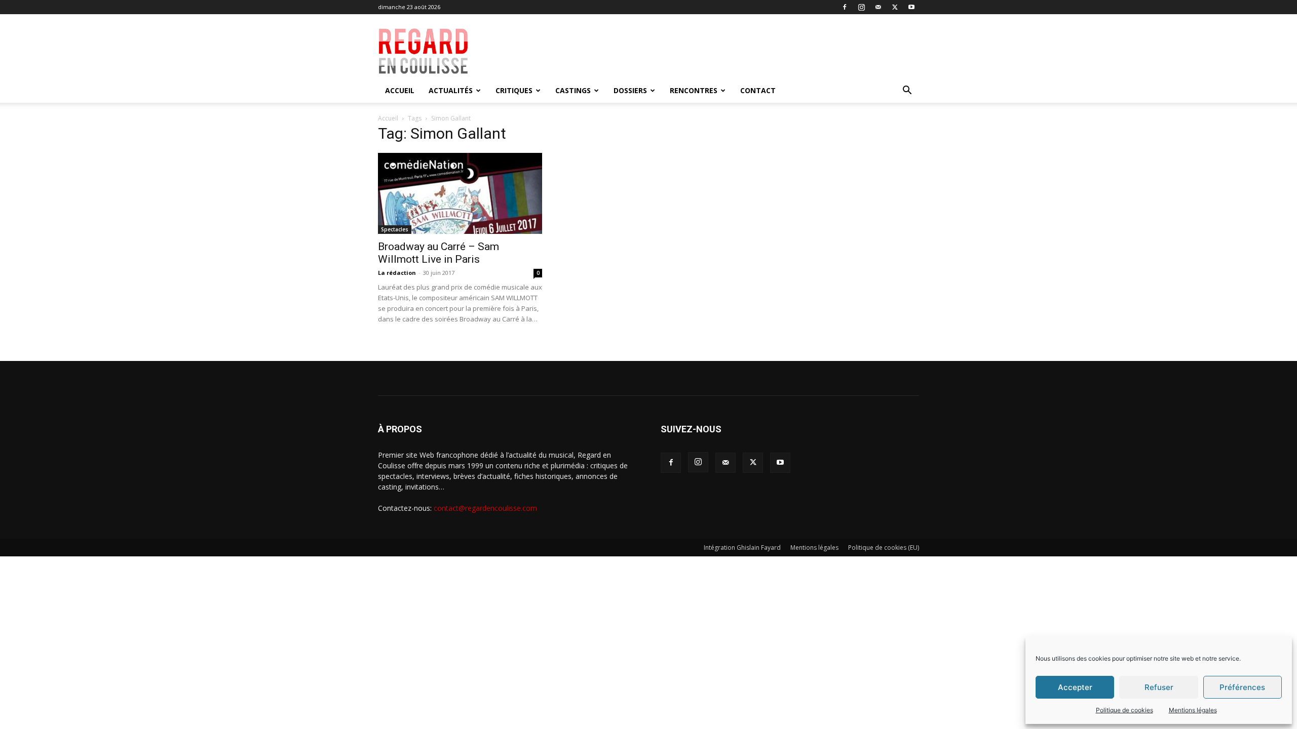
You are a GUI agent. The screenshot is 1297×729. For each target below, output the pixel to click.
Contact (758, 90)
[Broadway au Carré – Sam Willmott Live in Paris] (460, 193)
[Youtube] (911, 7)
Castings (573, 90)
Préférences (1242, 687)
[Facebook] (844, 7)
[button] (907, 91)
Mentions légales (1193, 710)
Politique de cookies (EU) (883, 547)
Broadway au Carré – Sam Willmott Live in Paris (438, 252)
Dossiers (630, 90)
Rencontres (693, 90)
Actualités (451, 90)
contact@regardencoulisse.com (485, 508)
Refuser (1159, 687)
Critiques (513, 90)
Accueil (399, 90)
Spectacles (394, 229)
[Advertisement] (720, 51)
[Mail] (878, 7)
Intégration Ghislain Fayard (742, 547)
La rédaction (397, 272)
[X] (894, 7)
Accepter (1075, 687)
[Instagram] (861, 7)
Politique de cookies (1124, 710)
